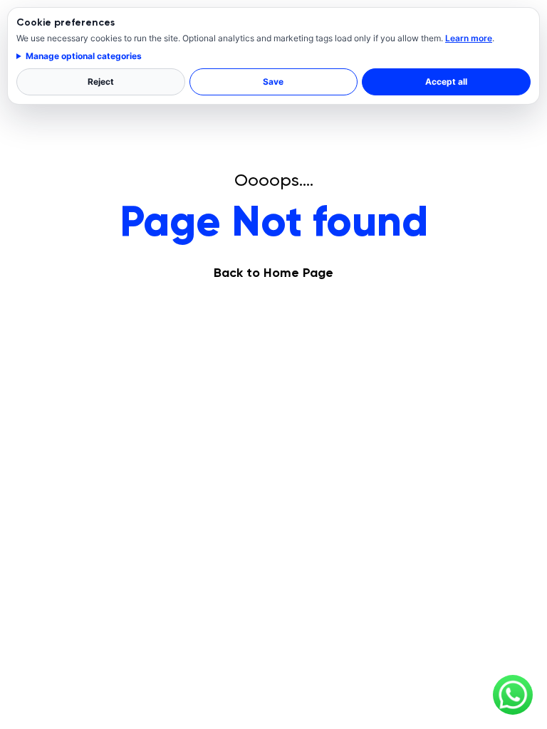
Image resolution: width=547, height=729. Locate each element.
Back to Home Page (273, 272)
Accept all (446, 81)
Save (273, 81)
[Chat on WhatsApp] (513, 695)
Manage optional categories (84, 56)
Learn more (468, 38)
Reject (101, 81)
